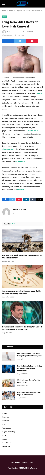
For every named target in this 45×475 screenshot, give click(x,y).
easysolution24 (32, 131)
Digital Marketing (8, 432)
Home (4, 413)
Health (4, 435)
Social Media (7, 443)
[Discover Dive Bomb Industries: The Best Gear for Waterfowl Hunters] (22, 240)
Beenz (39, 93)
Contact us (15, 462)
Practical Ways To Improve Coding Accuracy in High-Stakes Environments (29, 368)
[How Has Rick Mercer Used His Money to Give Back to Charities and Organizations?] (22, 312)
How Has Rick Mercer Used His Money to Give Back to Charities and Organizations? (22, 328)
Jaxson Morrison (14, 32)
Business (5, 417)
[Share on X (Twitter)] (20, 41)
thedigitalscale (8, 149)
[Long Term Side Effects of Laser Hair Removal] (22, 59)
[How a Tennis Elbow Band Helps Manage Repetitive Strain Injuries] (8, 356)
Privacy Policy (28, 462)
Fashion (5, 439)
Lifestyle (5, 421)
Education (6, 447)
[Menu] (3, 3)
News (4, 17)
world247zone (20, 162)
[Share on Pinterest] (32, 41)
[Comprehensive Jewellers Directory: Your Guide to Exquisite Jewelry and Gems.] (22, 276)
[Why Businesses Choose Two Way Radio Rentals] (8, 383)
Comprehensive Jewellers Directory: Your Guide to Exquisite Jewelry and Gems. (21, 292)
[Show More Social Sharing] (40, 41)
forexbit (20, 190)
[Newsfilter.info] (22, 3)
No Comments (8, 35)
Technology (6, 428)
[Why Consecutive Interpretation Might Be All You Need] (8, 395)
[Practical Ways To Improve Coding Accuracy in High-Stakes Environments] (8, 369)
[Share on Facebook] (8, 41)
